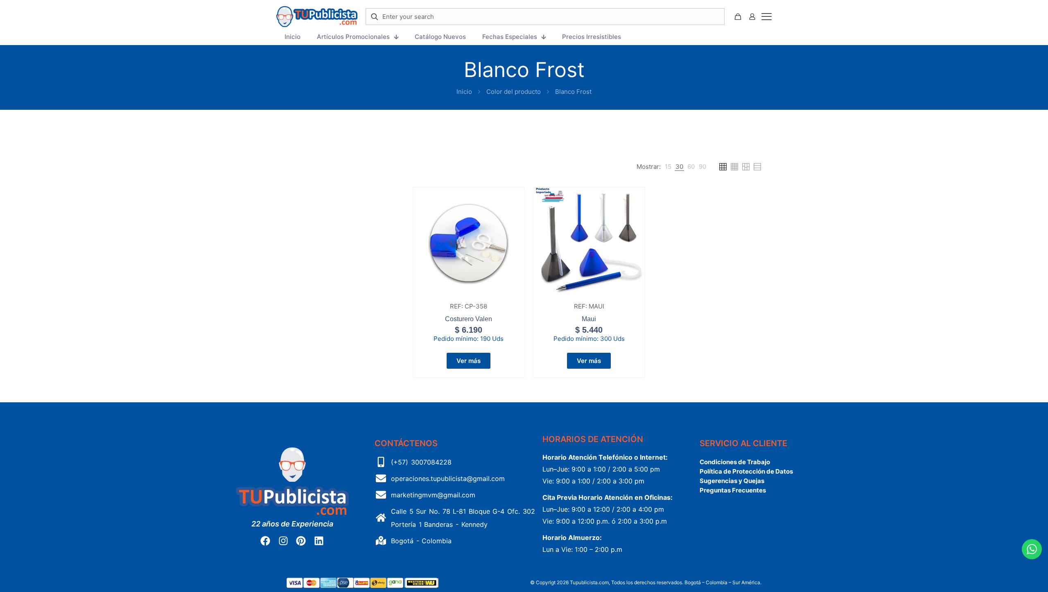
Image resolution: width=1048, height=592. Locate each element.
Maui (589, 318)
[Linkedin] (318, 541)
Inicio (464, 91)
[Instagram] (283, 541)
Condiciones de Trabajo (735, 462)
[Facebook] (265, 541)
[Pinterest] (301, 541)
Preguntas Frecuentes (733, 490)
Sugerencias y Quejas (732, 481)
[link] (668, 166)
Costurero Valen (468, 318)
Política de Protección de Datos (746, 471)
